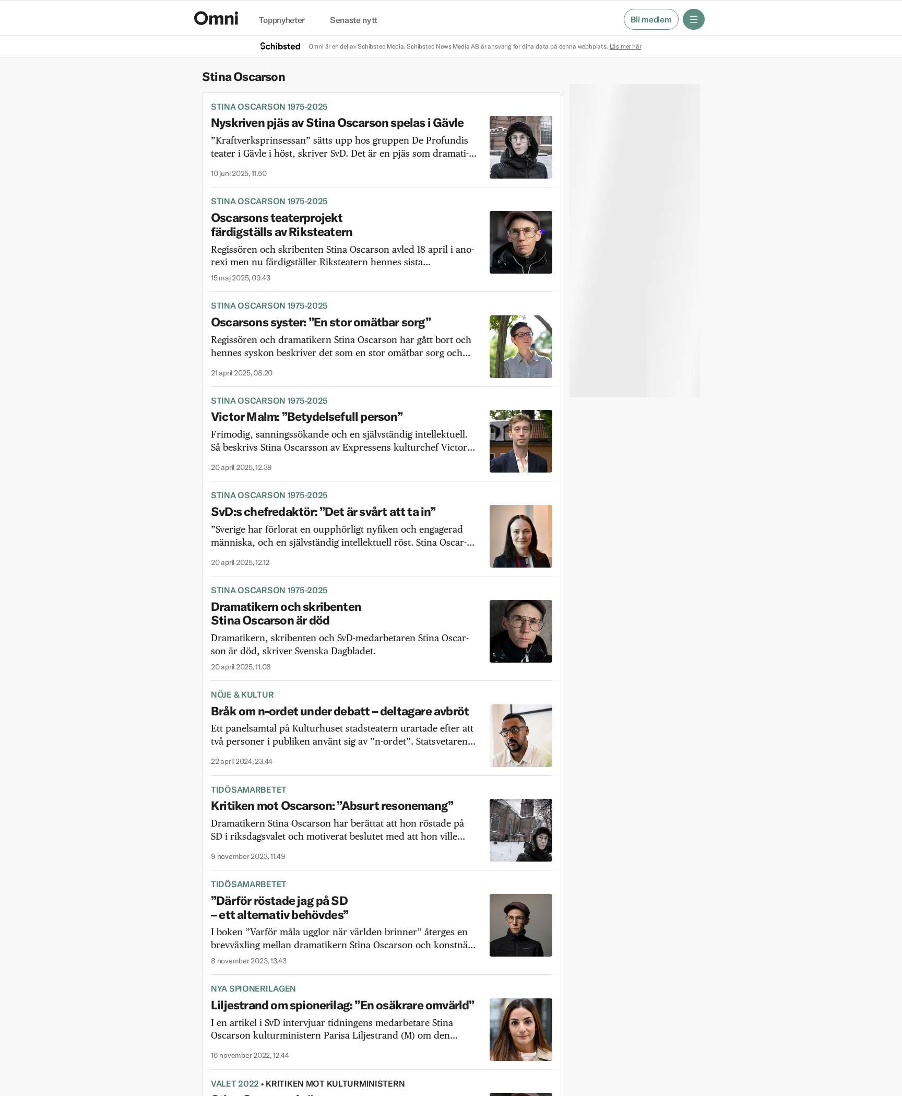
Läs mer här (626, 46)
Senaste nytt (353, 20)
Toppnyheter (282, 20)
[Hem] (216, 18)
